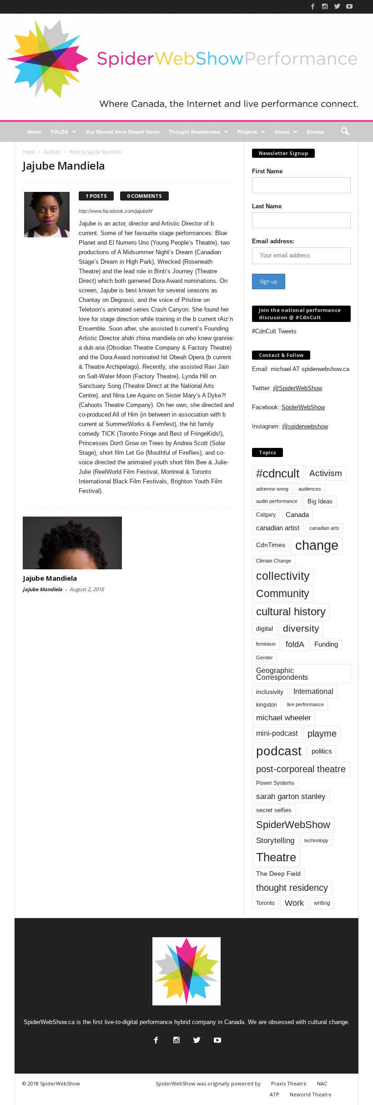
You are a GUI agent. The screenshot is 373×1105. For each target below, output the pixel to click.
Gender (264, 657)
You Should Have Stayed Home (123, 131)
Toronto (265, 903)
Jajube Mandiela (50, 578)
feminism (266, 644)
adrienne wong (272, 489)
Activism (325, 473)
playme (322, 733)
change (316, 544)
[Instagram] (324, 6)
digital (264, 628)
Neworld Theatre (311, 1094)
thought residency (292, 888)
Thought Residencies (194, 131)
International (313, 691)
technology (316, 840)
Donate (315, 131)
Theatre (276, 857)
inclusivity (269, 691)
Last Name (267, 206)
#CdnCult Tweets (274, 331)
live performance (305, 704)
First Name (267, 171)
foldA (295, 644)
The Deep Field (278, 873)
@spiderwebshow (305, 426)
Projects (247, 131)
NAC (322, 1083)
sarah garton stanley (291, 796)
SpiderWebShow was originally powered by (208, 1083)
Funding (326, 644)
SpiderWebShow (303, 407)
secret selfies (274, 810)
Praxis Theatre (289, 1083)
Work (294, 903)
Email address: (273, 241)
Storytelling (275, 840)
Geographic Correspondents (282, 674)
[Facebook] (312, 6)
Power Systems (275, 783)
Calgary (266, 515)
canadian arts (324, 528)
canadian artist (277, 528)
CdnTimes (270, 545)
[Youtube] (349, 6)
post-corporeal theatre (301, 769)
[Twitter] (337, 6)
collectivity (283, 576)
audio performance (276, 501)
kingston (266, 705)
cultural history (291, 611)
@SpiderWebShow (297, 388)
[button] (345, 132)
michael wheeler (283, 717)
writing (322, 903)
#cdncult (277, 473)
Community (282, 593)
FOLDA (59, 131)
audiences (309, 489)
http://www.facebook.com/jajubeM (115, 211)
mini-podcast (276, 733)
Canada (297, 514)
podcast (279, 751)
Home (34, 131)
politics (322, 751)
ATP (274, 1094)
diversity (301, 628)
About (281, 131)
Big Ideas (320, 501)
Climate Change (273, 560)
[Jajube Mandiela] (72, 543)
